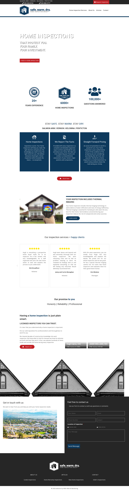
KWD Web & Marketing (70, 488)
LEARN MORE (73, 218)
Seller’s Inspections (99, 480)
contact (95, 475)
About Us (91, 10)
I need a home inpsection (30, 60)
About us (33, 475)
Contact (105, 10)
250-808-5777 (45, 3)
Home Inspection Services (78, 10)
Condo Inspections (30, 480)
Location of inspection (75, 424)
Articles (98, 10)
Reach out (28, 347)
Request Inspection (102, 2)
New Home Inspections (76, 480)
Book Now (66, 178)
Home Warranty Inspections (53, 480)
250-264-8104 (28, 3)
